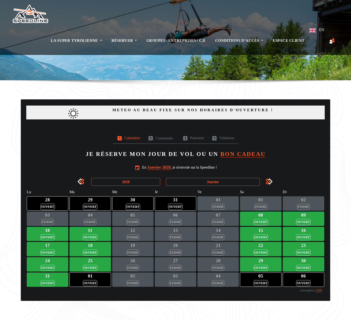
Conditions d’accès (237, 40)
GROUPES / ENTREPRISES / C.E (176, 40)
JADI (318, 290)
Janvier (154, 167)
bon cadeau (243, 154)
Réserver (123, 40)
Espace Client (288, 40)
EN (321, 30)
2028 (166, 167)
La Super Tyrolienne (75, 40)
